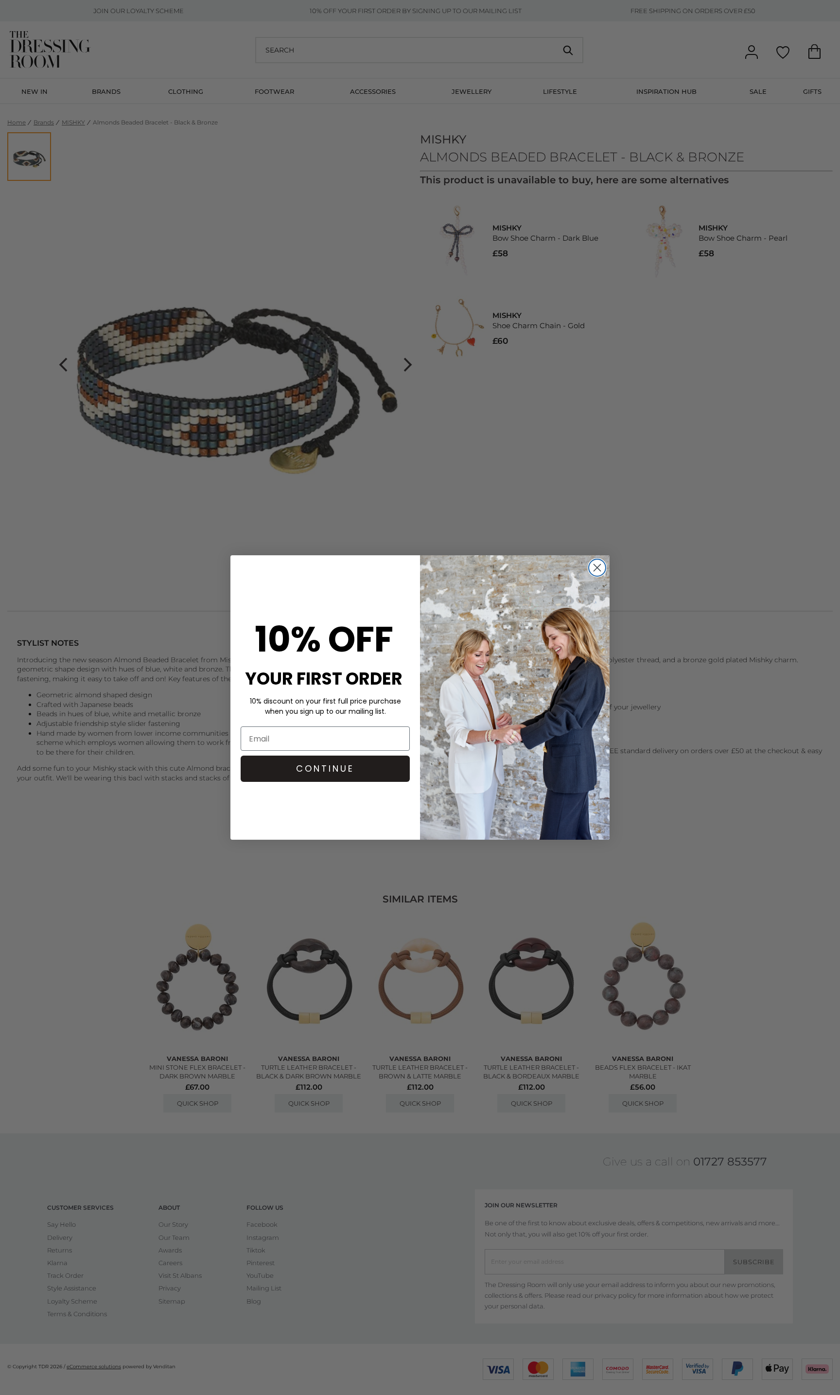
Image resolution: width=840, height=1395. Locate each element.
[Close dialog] (597, 567)
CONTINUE (325, 768)
